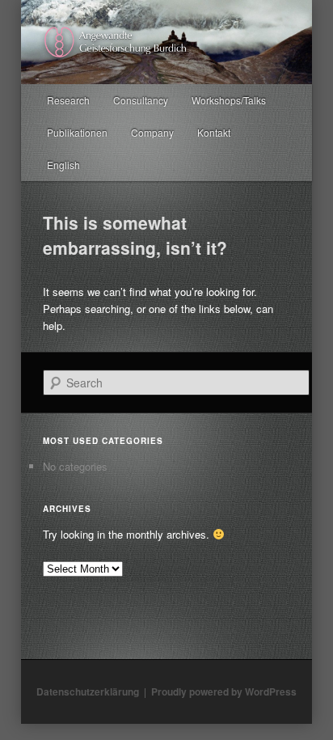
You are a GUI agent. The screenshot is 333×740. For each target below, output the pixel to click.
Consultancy (140, 100)
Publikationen (77, 132)
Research (68, 100)
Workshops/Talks (229, 100)
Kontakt (213, 132)
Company (152, 132)
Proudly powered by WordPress (224, 691)
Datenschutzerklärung (87, 691)
